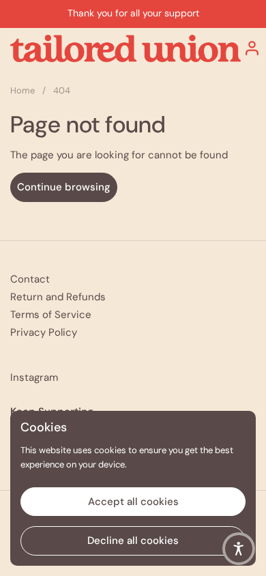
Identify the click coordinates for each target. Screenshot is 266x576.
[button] (238, 548)
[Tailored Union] (125, 48)
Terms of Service (50, 314)
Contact (30, 279)
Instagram (34, 377)
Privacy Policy (43, 332)
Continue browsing (63, 187)
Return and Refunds (58, 297)
